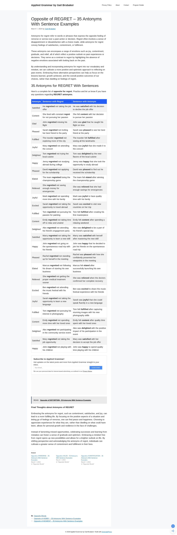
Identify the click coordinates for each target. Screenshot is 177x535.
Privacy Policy (107, 5)
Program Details (138, 5)
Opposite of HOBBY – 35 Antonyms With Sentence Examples (57, 519)
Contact (126, 5)
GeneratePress (107, 532)
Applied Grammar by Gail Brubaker (52, 5)
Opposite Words (40, 516)
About (118, 5)
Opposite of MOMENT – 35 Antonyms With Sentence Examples (58, 521)
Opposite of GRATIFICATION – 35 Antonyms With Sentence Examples (92, 458)
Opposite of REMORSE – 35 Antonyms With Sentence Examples (40, 458)
